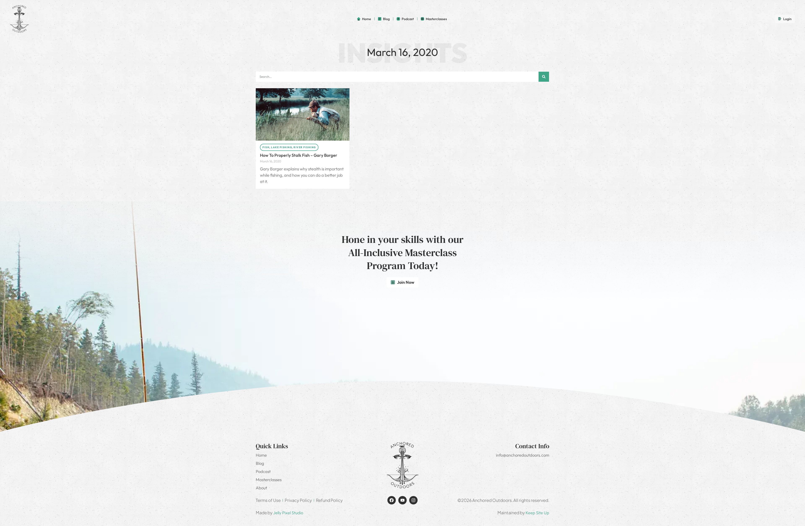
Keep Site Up (537, 512)
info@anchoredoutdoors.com (522, 455)
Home (261, 455)
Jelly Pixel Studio (288, 512)
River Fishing (304, 147)
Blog (260, 463)
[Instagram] (413, 500)
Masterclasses (269, 479)
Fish (265, 147)
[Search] (544, 77)
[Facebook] (391, 500)
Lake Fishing (281, 147)
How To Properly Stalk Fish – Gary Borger (298, 155)
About (261, 487)
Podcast (263, 471)
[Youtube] (402, 500)
